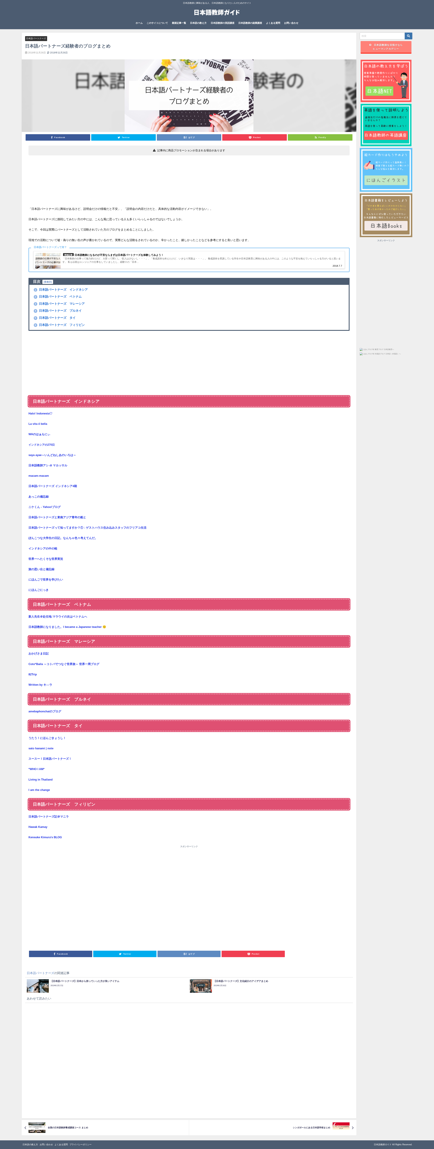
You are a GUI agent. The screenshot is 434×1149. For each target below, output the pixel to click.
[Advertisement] (130, 182)
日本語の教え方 (198, 23)
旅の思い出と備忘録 (41, 569)
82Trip (32, 674)
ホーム (139, 23)
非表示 (47, 282)
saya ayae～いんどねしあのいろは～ (52, 455)
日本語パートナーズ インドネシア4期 (52, 486)
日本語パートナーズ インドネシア (61, 289)
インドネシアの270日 (41, 444)
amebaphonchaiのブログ (44, 711)
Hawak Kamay (37, 827)
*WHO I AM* (36, 769)
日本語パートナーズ (36, 38)
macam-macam (38, 475)
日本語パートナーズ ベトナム (58, 296)
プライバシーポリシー (81, 1144)
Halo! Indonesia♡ (40, 413)
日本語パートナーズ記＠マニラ (48, 816)
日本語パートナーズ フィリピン (60, 325)
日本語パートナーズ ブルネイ (58, 310)
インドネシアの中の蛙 (42, 548)
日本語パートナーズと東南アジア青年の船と (57, 517)
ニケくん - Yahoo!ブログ (44, 507)
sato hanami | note (40, 748)
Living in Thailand (40, 779)
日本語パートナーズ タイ (55, 317)
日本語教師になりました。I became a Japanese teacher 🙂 (67, 627)
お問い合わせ (291, 23)
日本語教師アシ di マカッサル (47, 465)
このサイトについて (157, 23)
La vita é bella (37, 423)
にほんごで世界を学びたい (45, 579)
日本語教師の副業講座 (250, 23)
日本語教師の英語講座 (222, 23)
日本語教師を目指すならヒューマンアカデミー (388, 47)
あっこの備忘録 (38, 496)
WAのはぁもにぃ (39, 434)
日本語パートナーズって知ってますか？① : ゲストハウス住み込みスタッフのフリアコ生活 (87, 527)
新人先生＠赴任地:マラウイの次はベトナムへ (57, 616)
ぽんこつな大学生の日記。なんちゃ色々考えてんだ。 (63, 538)
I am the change (39, 790)
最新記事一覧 (179, 23)
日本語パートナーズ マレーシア (60, 303)
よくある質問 (273, 23)
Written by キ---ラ (40, 684)
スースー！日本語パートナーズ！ (50, 758)
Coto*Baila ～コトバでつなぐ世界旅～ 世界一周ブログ (63, 664)
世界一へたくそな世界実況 (45, 559)
